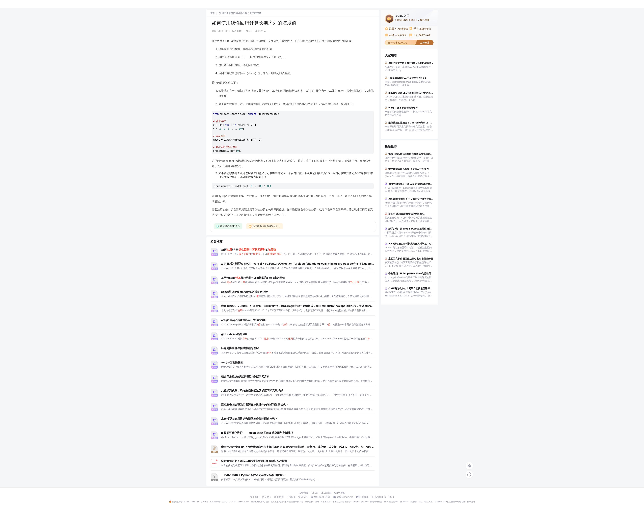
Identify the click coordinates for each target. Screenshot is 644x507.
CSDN (315, 493)
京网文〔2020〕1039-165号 (235, 501)
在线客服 (364, 497)
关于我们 (254, 497)
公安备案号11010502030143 (185, 501)
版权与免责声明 (391, 501)
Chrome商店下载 (360, 501)
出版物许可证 (416, 501)
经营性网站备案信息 (260, 501)
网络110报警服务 (323, 501)
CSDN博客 (339, 493)
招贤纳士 (267, 497)
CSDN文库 (326, 493)
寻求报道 (291, 497)
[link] (212, 13)
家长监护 (309, 501)
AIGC (248, 31)
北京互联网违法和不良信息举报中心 (287, 501)
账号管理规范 (376, 501)
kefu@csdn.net (345, 497)
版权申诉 (404, 501)
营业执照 (428, 501)
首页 (212, 13)
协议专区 (303, 497)
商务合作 (279, 497)
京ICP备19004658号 (210, 501)
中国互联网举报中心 (342, 501)
